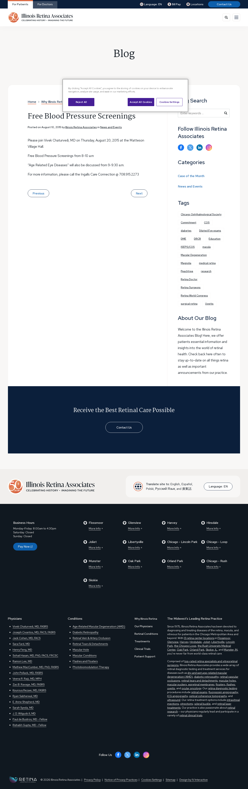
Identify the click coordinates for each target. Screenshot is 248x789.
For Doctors (45, 4)
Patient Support (144, 656)
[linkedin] (199, 147)
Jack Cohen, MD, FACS (26, 638)
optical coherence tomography (208, 696)
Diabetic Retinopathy (85, 632)
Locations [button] (197, 4)
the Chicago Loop (185, 646)
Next (139, 193)
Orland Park (197, 649)
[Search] (226, 17)
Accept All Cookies (141, 102)
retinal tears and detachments (199, 680)
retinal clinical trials (190, 715)
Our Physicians (143, 626)
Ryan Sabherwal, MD (25, 696)
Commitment (188, 222)
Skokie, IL (211, 649)
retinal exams (199, 692)
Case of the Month (191, 176)
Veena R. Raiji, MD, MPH (27, 678)
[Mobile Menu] (236, 17)
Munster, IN (231, 649)
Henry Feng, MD (22, 649)
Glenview (172, 642)
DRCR (197, 238)
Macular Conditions (84, 655)
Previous (38, 193)
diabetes (186, 230)
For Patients (20, 4)
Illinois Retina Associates (81, 127)
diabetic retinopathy (206, 676)
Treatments (142, 641)
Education (214, 238)
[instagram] (209, 147)
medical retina (207, 263)
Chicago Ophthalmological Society (201, 214)
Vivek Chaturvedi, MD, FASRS (30, 626)
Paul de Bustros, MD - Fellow (30, 719)
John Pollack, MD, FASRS (28, 673)
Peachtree (187, 271)
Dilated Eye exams (210, 230)
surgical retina (189, 303)
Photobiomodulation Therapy (91, 667)
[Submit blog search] (225, 113)
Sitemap (171, 779)
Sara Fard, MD (21, 644)
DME (183, 238)
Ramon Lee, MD (22, 661)
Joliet (206, 642)
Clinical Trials (142, 649)
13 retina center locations (199, 638)
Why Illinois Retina (145, 618)
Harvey (184, 642)
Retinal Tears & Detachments (90, 644)
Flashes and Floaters (85, 661)
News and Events (111, 127)
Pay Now (24, 547)
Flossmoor (224, 638)
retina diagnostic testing (222, 688)
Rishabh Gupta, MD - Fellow (29, 725)
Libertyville (218, 642)
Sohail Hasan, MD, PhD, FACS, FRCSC (35, 655)
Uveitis (209, 303)
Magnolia (186, 263)
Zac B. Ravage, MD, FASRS (29, 684)
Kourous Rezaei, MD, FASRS (29, 690)
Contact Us (224, 4)
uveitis (171, 688)
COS (207, 222)
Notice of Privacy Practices (121, 779)
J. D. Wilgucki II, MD (24, 713)
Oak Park (182, 649)
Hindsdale (196, 642)
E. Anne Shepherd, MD (26, 702)
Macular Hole (81, 649)
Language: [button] (153, 4)
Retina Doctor (189, 279)
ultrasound (173, 700)
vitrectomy (186, 703)
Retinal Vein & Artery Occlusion (91, 638)
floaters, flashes (225, 684)
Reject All (81, 102)
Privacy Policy (92, 779)
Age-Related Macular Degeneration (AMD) (99, 626)
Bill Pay (176, 4)
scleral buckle (202, 703)
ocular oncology (191, 688)
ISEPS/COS (188, 247)
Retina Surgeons (191, 287)
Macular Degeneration (194, 255)
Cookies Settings (169, 102)
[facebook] (181, 147)
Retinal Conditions (146, 634)
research (206, 271)
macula (206, 247)
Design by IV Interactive (193, 779)
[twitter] (190, 147)
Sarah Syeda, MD (23, 707)
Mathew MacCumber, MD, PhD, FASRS (36, 667)
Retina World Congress (194, 295)
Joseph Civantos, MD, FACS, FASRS (34, 632)
